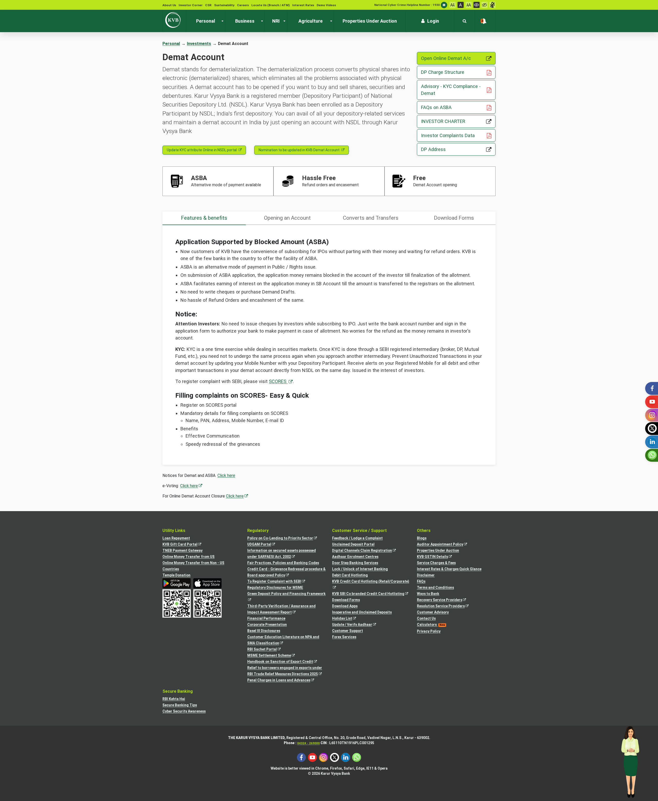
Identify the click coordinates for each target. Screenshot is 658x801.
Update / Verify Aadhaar (357, 625)
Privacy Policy (429, 631)
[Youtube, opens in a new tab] (312, 756)
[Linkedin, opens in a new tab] (345, 756)
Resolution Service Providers (445, 606)
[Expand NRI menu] (283, 21)
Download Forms (346, 600)
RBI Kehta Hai (173, 699)
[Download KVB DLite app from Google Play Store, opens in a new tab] (176, 583)
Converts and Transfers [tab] (370, 218)
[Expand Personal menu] (221, 21)
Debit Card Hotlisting (350, 575)
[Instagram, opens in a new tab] (323, 756)
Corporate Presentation (267, 624)
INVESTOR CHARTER (458, 121)
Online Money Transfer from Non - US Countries (193, 566)
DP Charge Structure (458, 72)
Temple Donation (176, 575)
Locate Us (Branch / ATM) (270, 5)
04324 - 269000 (308, 743)
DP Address (454, 149)
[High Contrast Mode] (484, 5)
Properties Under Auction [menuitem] (370, 21)
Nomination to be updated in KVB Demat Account (299, 150)
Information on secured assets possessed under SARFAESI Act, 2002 (281, 554)
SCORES (278, 381)
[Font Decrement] (453, 5)
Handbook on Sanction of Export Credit (285, 662)
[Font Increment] (468, 5)
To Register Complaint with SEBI (279, 581)
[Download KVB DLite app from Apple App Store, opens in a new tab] (207, 583)
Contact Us (426, 618)
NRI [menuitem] (276, 21)
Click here (226, 475)
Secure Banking (177, 691)
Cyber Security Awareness (184, 711)
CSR (208, 5)
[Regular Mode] (476, 5)
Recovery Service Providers (444, 600)
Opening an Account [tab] (287, 218)
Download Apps (345, 606)
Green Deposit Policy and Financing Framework (286, 597)
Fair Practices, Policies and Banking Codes (283, 563)
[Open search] (464, 21)
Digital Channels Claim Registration (366, 551)
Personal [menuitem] (205, 21)
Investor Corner (191, 5)
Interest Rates (303, 5)
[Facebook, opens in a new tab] (301, 756)
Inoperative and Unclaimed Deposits (362, 612)
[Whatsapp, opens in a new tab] (356, 756)
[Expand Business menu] (261, 21)
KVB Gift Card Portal (184, 544)
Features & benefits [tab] (204, 218)
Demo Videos (326, 5)
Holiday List (347, 618)
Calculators (431, 624)
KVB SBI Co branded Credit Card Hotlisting (371, 594)
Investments (199, 43)
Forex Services (344, 637)
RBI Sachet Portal (266, 649)
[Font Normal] (461, 5)
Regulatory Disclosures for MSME (275, 587)
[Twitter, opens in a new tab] (334, 756)
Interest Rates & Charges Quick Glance (449, 569)
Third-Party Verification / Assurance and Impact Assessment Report (281, 609)
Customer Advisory (433, 612)
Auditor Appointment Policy (445, 544)
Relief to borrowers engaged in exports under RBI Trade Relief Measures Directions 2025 (286, 671)
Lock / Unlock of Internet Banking (360, 569)
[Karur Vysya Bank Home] (174, 20)
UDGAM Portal (264, 544)
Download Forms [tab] (454, 218)
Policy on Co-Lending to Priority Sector (285, 538)
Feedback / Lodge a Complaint (357, 538)
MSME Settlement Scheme (273, 655)
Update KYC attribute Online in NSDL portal (202, 150)
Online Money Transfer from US (188, 557)
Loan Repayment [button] (176, 538)
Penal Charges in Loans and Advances (283, 680)
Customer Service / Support (359, 530)
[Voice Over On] (492, 5)
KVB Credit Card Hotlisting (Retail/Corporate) (371, 585)
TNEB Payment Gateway (182, 550)
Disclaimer (426, 575)
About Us (169, 5)
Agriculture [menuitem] (310, 21)
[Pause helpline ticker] (444, 5)
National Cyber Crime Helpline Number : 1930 (407, 5)
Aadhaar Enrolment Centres (355, 557)
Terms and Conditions (435, 587)
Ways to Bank (428, 594)
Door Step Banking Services (355, 563)
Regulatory (258, 530)
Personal (171, 43)
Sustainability (224, 5)
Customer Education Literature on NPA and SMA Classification (283, 640)
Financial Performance (266, 618)
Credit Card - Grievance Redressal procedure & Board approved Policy (286, 572)
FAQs (421, 581)
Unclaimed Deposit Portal (353, 544)
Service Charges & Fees (436, 563)
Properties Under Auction (438, 550)
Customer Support (347, 631)
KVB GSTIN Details (437, 557)
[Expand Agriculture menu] (330, 21)
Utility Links (173, 530)
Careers (243, 5)
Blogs (421, 538)
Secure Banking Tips (179, 705)
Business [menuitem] (244, 21)
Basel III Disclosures (263, 631)
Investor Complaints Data (458, 135)
